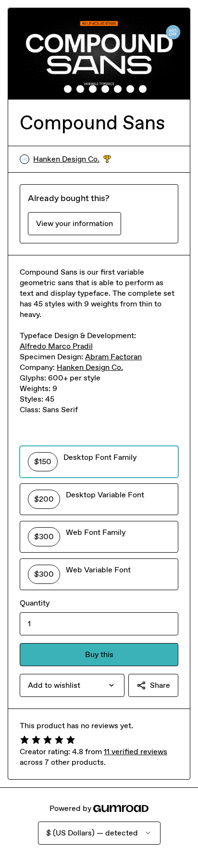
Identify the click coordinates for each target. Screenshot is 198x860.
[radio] (99, 462)
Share (160, 685)
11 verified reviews (135, 751)
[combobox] (72, 685)
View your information (74, 223)
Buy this (99, 654)
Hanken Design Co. (72, 159)
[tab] (55, 89)
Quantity (35, 602)
